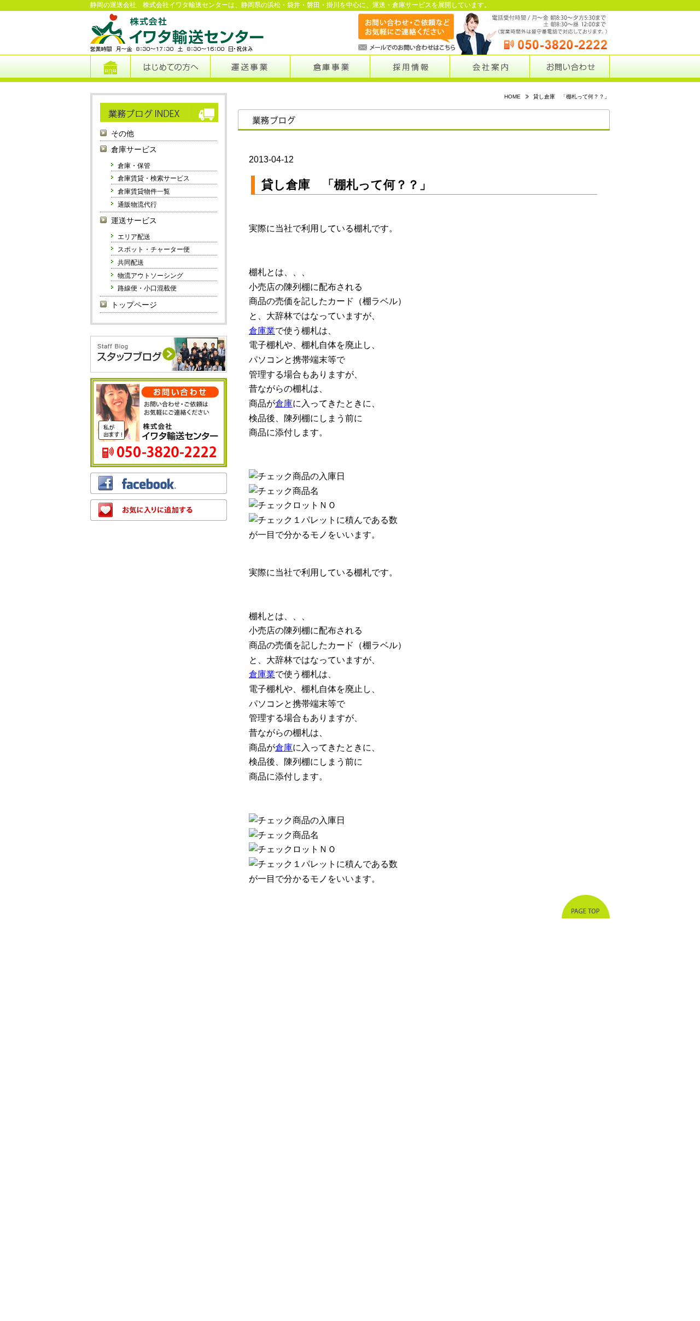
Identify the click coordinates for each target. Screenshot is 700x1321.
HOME (512, 97)
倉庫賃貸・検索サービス (154, 178)
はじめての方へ (170, 68)
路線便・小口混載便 (147, 288)
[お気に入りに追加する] (158, 510)
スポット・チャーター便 (154, 249)
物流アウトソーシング (150, 276)
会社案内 (489, 68)
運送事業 (250, 68)
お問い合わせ (569, 68)
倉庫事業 (330, 68)
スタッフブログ (158, 354)
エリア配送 (134, 237)
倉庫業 (262, 330)
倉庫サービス (134, 150)
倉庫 (284, 403)
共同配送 (131, 262)
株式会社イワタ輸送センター (177, 33)
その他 (122, 134)
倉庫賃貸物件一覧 (144, 191)
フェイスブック (158, 483)
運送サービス (134, 221)
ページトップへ (586, 906)
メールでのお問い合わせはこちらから (395, 33)
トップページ (110, 68)
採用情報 (410, 68)
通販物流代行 (137, 204)
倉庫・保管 (134, 166)
